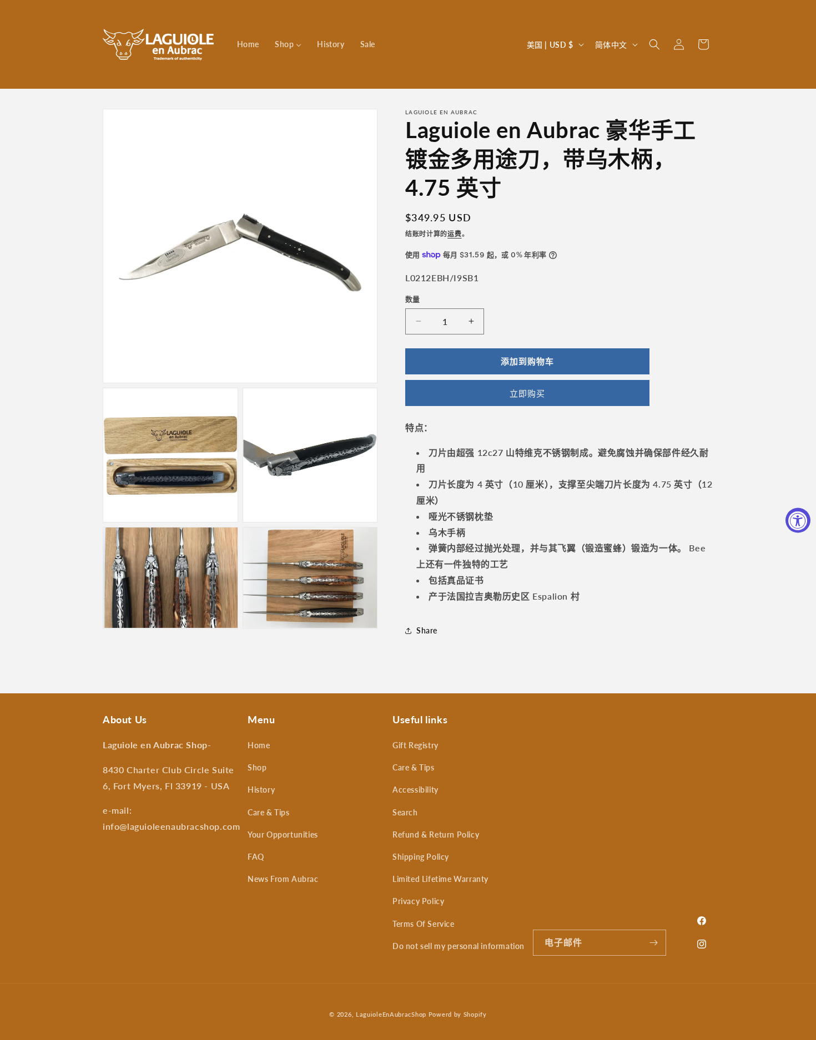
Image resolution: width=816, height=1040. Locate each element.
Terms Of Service (423, 924)
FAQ (256, 856)
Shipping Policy (420, 856)
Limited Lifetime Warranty (440, 879)
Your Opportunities (283, 834)
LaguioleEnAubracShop (391, 1014)
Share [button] (426, 630)
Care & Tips (269, 812)
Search (405, 812)
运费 (454, 234)
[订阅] (653, 943)
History (261, 789)
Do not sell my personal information (458, 946)
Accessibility (415, 789)
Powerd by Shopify (458, 1014)
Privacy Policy (418, 901)
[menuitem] (248, 44)
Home (259, 745)
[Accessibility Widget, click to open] (797, 520)
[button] (654, 44)
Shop (257, 767)
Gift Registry (415, 745)
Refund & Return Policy (435, 834)
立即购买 (527, 393)
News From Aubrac (283, 879)
